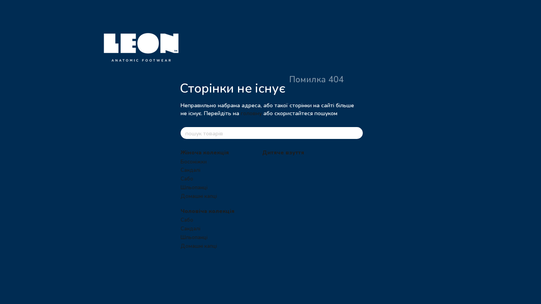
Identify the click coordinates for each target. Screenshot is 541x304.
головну (251, 113)
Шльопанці (194, 187)
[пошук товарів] (356, 133)
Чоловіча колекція (207, 210)
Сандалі (190, 170)
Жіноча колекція (205, 152)
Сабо (187, 178)
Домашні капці (199, 196)
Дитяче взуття (283, 152)
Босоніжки (194, 161)
